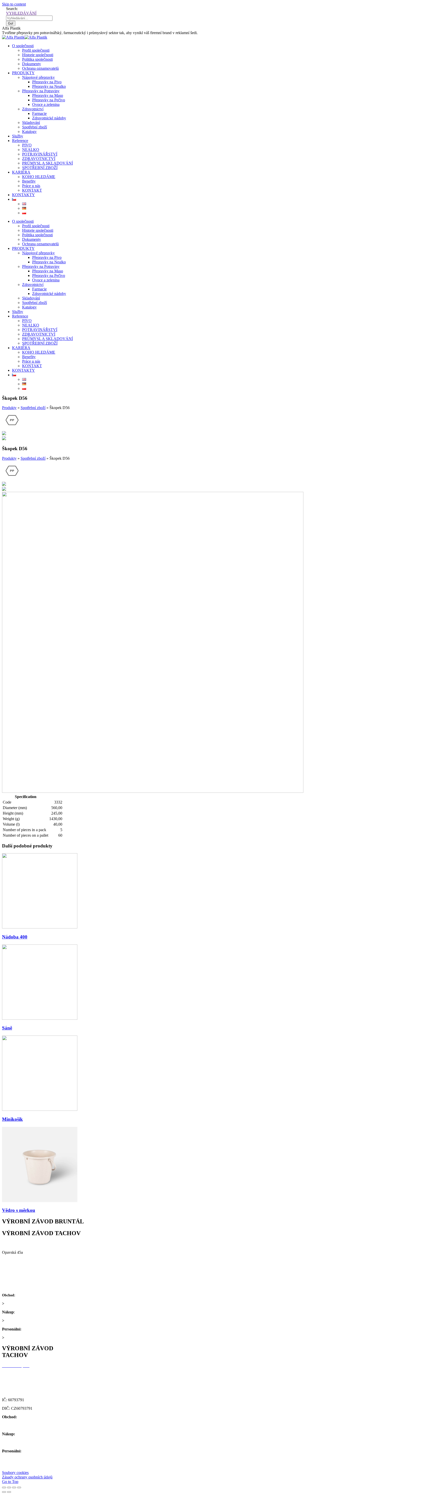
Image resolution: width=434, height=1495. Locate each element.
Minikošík (12, 1119)
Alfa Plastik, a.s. (15, 1244)
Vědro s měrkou (18, 1210)
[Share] (9, 1487)
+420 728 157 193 (37, 1329)
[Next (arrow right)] (9, 1492)
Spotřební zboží (33, 408)
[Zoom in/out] (19, 1487)
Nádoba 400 (14, 936)
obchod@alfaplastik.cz (23, 1303)
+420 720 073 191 (30, 1312)
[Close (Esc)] (4, 1487)
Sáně (7, 1028)
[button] (15, 1472)
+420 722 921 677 (31, 1295)
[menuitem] (23, 46)
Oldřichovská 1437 (17, 1374)
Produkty (9, 408)
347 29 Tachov (14, 1383)
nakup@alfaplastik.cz (22, 1320)
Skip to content (14, 4)
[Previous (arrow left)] (4, 1492)
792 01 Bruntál (14, 1261)
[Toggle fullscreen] (14, 1487)
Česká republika (15, 1269)
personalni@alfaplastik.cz (25, 1337)
